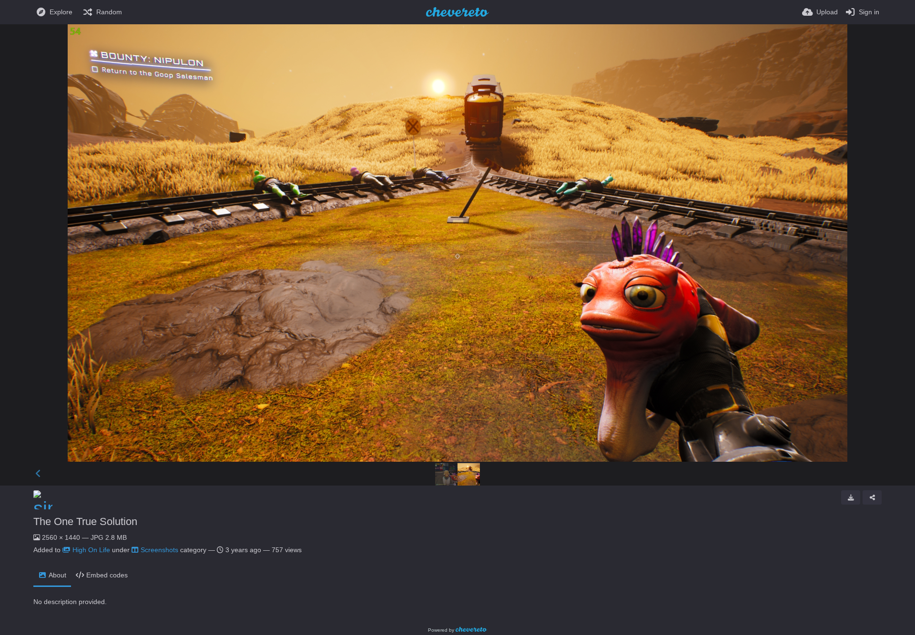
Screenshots (159, 550)
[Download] (850, 497)
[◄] (38, 473)
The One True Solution (85, 521)
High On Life (91, 550)
